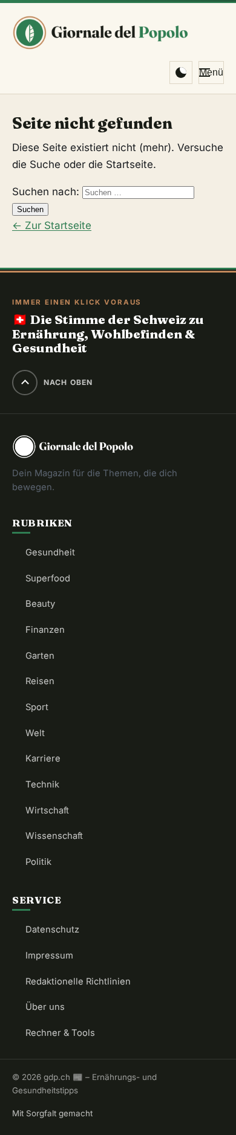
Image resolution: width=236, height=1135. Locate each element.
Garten (39, 655)
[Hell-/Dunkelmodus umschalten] (180, 72)
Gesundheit (50, 552)
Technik (42, 784)
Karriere (43, 758)
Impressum (49, 955)
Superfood (47, 578)
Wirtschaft (47, 810)
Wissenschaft (54, 835)
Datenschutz (52, 929)
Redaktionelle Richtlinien (78, 981)
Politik (38, 861)
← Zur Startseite (51, 225)
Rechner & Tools (60, 1032)
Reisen (39, 681)
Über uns (45, 1006)
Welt (35, 733)
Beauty (40, 603)
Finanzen (45, 629)
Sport (36, 707)
